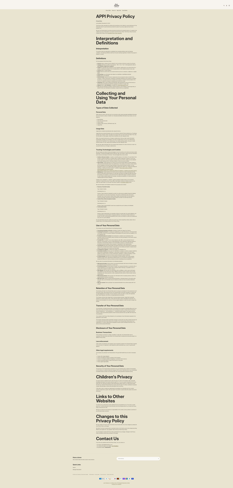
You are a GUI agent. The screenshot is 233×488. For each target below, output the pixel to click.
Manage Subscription (77, 469)
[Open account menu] (226, 5)
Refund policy (91, 474)
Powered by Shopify (84, 474)
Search (74, 467)
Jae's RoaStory (78, 474)
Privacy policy (97, 474)
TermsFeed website (125, 182)
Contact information (110, 474)
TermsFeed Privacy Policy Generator (114, 33)
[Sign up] (158, 458)
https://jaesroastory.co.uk (123, 85)
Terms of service (103, 474)
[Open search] (224, 5)
